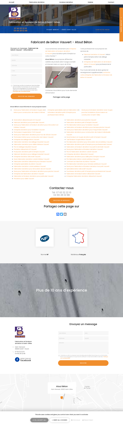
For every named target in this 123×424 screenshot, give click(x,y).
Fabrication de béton (36, 2)
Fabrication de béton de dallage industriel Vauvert (31, 142)
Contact (111, 2)
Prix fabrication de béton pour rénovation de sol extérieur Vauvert (89, 142)
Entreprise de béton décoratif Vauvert (27, 157)
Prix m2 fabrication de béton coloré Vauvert (81, 152)
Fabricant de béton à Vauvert (94, 54)
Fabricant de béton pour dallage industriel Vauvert (31, 154)
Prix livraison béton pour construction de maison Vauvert (33, 137)
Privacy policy (88, 420)
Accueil (11, 2)
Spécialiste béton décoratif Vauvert (79, 169)
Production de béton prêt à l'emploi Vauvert (29, 152)
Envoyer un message (61, 200)
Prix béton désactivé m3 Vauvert (25, 149)
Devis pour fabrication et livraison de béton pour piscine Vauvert (36, 171)
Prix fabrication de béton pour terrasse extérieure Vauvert (86, 164)
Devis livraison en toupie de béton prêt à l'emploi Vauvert (86, 137)
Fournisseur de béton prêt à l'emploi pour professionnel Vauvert (88, 171)
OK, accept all (40, 420)
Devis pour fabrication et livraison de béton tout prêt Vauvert (87, 166)
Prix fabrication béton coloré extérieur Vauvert (82, 159)
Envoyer (83, 363)
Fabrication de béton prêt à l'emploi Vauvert (82, 122)
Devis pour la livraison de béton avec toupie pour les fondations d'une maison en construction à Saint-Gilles (97, 112)
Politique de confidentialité (21, 91)
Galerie (90, 2)
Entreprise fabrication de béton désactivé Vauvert (84, 176)
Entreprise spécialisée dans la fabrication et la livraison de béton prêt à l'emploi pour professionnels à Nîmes (63, 112)
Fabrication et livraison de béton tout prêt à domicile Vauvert (87, 147)
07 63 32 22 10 (20, 28)
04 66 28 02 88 (20, 30)
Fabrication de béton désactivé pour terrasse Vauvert (33, 161)
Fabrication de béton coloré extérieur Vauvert (30, 166)
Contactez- (102, 30)
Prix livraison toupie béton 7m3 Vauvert (27, 132)
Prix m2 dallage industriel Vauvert (25, 147)
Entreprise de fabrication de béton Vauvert (29, 174)
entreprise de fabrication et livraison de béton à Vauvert (60, 51)
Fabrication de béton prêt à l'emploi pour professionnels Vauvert (89, 144)
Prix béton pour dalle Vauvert (24, 179)
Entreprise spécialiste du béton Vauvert (27, 164)
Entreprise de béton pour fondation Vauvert (29, 130)
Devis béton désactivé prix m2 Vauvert (27, 120)
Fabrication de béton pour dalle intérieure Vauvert (31, 144)
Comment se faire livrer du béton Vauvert (80, 161)
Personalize (76, 420)
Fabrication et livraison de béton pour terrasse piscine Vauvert (88, 127)
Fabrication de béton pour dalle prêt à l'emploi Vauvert (85, 157)
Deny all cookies (60, 420)
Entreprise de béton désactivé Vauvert (80, 154)
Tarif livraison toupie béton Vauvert (78, 139)
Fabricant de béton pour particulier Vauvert (29, 122)
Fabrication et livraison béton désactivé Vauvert (83, 174)
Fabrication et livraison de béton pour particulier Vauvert (33, 176)
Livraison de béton (66, 2)
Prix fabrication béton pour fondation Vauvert (82, 125)
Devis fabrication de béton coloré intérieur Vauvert (31, 159)
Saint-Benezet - (62, 30)
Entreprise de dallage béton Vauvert (26, 139)
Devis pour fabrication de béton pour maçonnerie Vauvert (87, 130)
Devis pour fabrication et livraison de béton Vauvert (84, 149)
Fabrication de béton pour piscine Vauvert (81, 120)
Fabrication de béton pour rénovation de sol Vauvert (32, 169)
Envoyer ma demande (26, 96)
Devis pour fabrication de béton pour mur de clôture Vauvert (35, 135)
